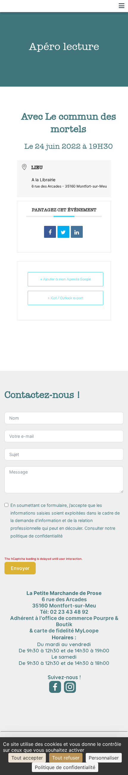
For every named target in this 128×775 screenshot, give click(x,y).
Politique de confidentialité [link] (65, 767)
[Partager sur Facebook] (50, 232)
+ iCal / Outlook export (65, 298)
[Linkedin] (77, 232)
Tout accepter (27, 758)
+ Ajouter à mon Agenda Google (65, 279)
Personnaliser (104, 758)
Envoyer (20, 568)
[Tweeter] (63, 232)
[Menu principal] (121, 6)
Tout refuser (65, 758)
